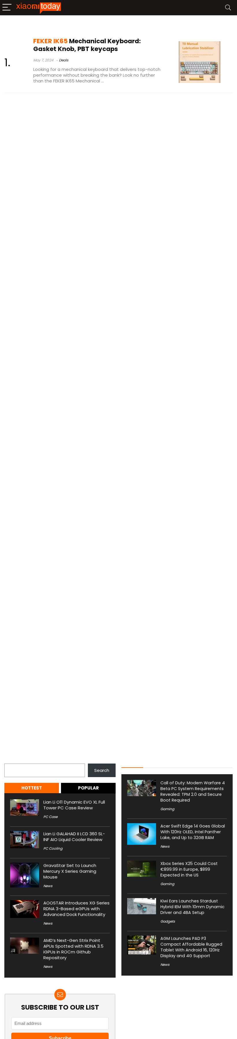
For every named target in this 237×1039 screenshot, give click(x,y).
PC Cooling (52, 848)
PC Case (50, 816)
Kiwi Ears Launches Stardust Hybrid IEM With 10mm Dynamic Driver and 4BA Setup (192, 906)
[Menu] (7, 7)
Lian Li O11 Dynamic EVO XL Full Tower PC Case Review (74, 805)
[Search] (228, 7)
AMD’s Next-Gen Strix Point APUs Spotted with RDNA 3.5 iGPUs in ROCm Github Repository (73, 949)
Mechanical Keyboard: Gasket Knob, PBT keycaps (87, 45)
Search (11, 760)
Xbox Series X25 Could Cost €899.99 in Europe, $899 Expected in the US (189, 869)
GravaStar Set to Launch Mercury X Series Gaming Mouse (69, 871)
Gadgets (167, 921)
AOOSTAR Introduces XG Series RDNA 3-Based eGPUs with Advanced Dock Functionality (76, 908)
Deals (63, 60)
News (47, 885)
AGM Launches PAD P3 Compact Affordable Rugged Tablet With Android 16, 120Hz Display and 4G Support (191, 947)
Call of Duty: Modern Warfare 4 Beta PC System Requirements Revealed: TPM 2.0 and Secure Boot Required (192, 791)
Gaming (167, 808)
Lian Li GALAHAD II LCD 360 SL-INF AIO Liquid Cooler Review (74, 836)
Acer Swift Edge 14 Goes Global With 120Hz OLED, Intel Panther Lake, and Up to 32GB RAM (192, 831)
